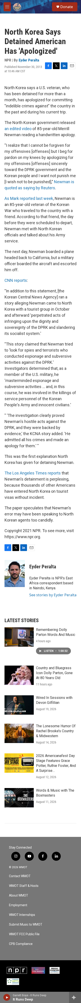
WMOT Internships (22, 915)
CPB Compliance (21, 944)
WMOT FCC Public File (24, 934)
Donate (66, 7)
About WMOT (18, 895)
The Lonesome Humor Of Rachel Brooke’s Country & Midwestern (56, 731)
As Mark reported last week (28, 198)
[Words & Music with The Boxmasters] (19, 797)
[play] (7, 997)
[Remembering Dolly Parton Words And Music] (19, 637)
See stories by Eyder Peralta (52, 594)
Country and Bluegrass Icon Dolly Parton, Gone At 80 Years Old (54, 673)
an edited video (18, 128)
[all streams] (75, 997)
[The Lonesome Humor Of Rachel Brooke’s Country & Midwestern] (19, 733)
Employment (18, 905)
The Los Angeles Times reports (32, 473)
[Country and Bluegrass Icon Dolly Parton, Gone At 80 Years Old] (19, 675)
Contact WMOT (20, 876)
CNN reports (15, 280)
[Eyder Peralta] (14, 573)
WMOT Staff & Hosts (23, 886)
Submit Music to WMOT (25, 924)
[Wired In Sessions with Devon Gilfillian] (19, 705)
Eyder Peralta (29, 60)
